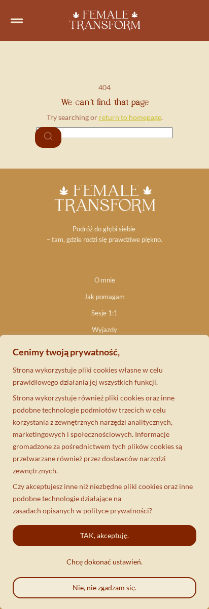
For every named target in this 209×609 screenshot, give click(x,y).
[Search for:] (104, 132)
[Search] (48, 137)
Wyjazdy (104, 330)
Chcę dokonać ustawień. (104, 561)
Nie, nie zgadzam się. (104, 587)
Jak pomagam (104, 297)
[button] (17, 21)
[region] (104, 472)
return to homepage (130, 117)
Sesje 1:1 (104, 313)
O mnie (104, 280)
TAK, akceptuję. (104, 535)
